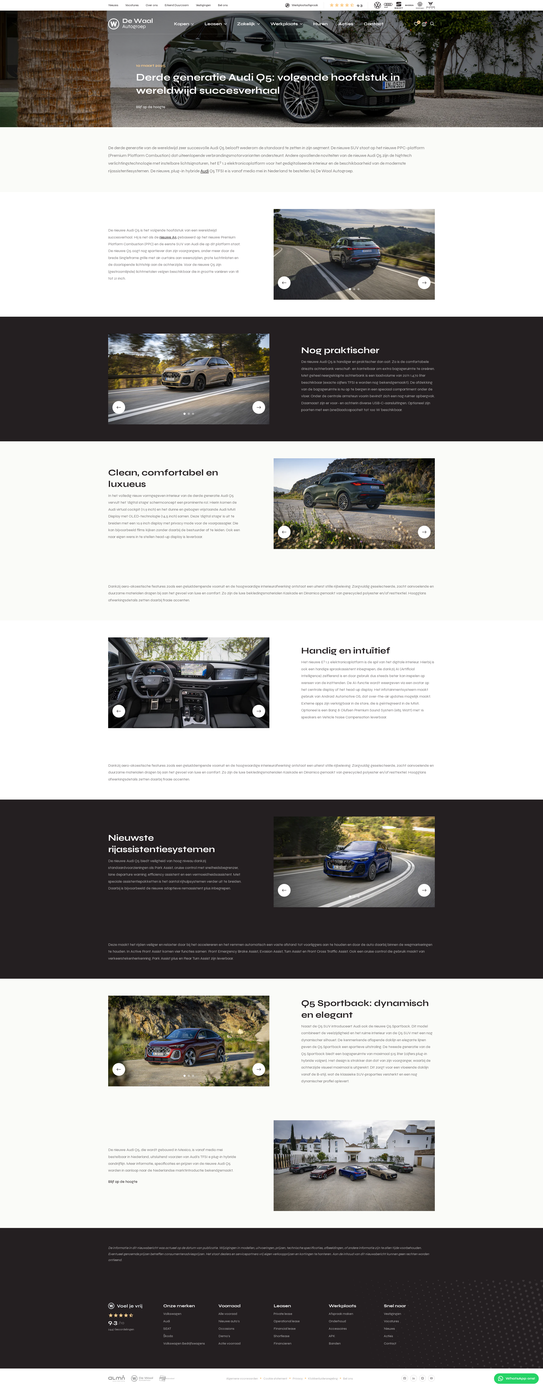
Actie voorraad (229, 1343)
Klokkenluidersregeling (323, 1378)
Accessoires (338, 1329)
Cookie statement (275, 1378)
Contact (390, 1343)
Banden (335, 1343)
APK (332, 1336)
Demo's (224, 1336)
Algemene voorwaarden (242, 1378)
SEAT (167, 1329)
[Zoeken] (432, 24)
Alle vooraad (227, 1314)
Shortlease (282, 1336)
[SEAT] (399, 5)
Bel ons (348, 1378)
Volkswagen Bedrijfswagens (184, 1343)
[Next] (424, 282)
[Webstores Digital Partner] (130, 23)
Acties (388, 1336)
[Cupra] (430, 5)
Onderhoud (337, 1321)
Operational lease (287, 1321)
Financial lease (285, 1329)
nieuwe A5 (168, 237)
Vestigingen (392, 1314)
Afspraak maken (341, 1314)
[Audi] (388, 5)
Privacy (298, 1378)
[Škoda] (409, 5)
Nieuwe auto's (229, 1321)
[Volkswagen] (377, 5)
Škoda (168, 1336)
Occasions (226, 1329)
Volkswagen (172, 1314)
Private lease (283, 1314)
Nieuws (389, 1329)
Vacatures (391, 1321)
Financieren (282, 1343)
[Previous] (284, 282)
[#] (404, 1378)
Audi (204, 171)
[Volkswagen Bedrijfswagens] (420, 5)
